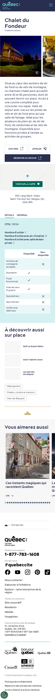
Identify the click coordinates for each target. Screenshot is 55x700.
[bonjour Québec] (27, 651)
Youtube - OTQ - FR (18, 572)
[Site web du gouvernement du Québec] (44, 653)
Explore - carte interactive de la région (23, 591)
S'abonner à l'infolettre (18, 584)
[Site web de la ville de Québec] (11, 650)
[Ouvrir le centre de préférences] (4, 695)
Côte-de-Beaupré (15, 398)
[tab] (5, 502)
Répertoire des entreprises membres (23, 686)
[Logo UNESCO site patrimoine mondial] (27, 664)
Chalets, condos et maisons (21, 392)
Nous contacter (14, 580)
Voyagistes (11, 616)
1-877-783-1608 (22, 554)
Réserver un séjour (25, 158)
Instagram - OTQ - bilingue (28, 572)
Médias (9, 611)
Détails (9, 215)
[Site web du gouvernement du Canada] (11, 667)
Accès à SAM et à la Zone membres (22, 690)
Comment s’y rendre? (15, 634)
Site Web (13, 149)
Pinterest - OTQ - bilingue (37, 572)
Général (22, 215)
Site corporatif (13, 602)
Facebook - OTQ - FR (8, 572)
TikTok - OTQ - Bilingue (47, 572)
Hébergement (14, 386)
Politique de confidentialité (18, 681)
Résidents (11, 607)
